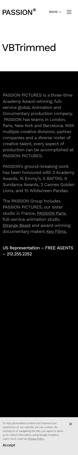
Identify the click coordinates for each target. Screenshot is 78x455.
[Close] (70, 424)
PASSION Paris (51, 213)
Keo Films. (56, 231)
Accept (9, 445)
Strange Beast (17, 225)
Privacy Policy (36, 438)
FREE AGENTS (59, 247)
